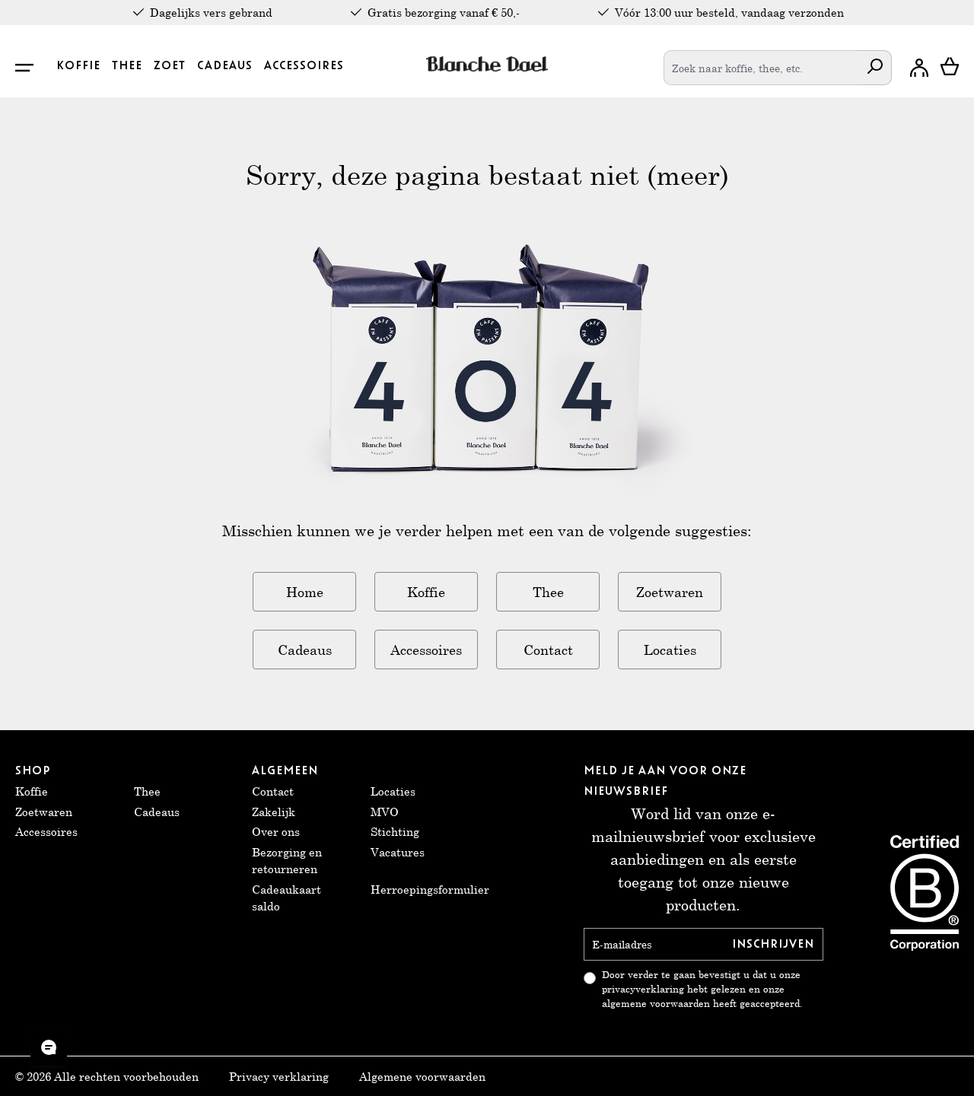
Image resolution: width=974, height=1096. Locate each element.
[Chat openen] (48, 1047)
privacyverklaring (643, 989)
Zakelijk (273, 811)
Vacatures (398, 852)
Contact (548, 649)
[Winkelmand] (949, 67)
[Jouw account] (919, 67)
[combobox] (761, 67)
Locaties (670, 649)
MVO (385, 811)
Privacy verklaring (279, 1076)
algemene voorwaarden (656, 1003)
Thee (548, 591)
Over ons (276, 831)
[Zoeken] (875, 67)
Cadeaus (305, 649)
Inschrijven (773, 944)
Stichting (395, 831)
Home (304, 591)
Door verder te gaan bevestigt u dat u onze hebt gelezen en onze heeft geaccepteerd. (702, 989)
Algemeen (285, 770)
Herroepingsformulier (430, 889)
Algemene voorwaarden (422, 1076)
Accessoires (426, 649)
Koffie (426, 591)
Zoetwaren (669, 591)
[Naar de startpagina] (487, 64)
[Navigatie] (32, 67)
